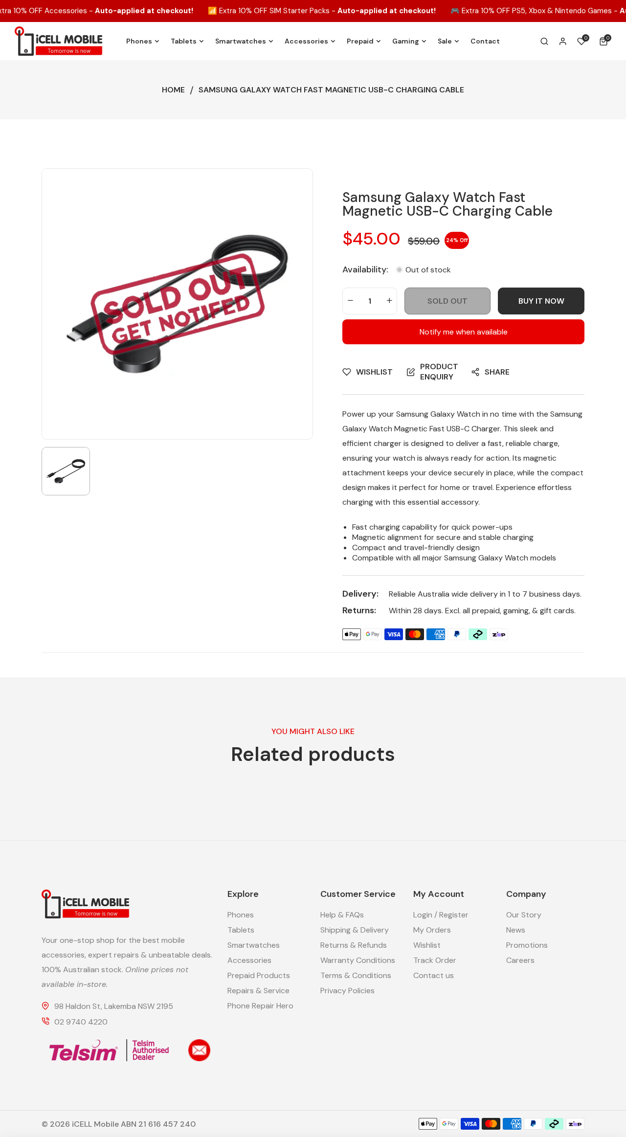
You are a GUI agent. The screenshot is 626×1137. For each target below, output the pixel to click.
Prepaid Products (258, 975)
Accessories (249, 960)
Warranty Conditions (357, 960)
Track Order (434, 960)
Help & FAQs (342, 915)
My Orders (432, 930)
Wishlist (427, 945)
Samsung (412, 414)
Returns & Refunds (353, 945)
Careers (520, 960)
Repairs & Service (258, 990)
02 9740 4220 (81, 1022)
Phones (240, 915)
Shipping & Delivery (354, 930)
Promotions (527, 945)
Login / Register (441, 915)
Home (173, 90)
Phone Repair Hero (260, 1006)
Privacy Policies (347, 990)
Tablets (240, 930)
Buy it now (541, 301)
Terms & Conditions (355, 975)
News (515, 930)
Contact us (433, 975)
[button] (605, 41)
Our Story (523, 915)
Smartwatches (253, 945)
